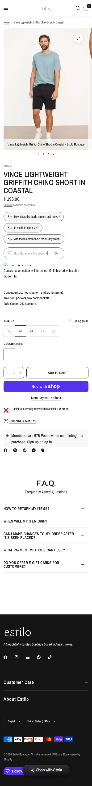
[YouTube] (31, 658)
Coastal (9, 354)
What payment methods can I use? (34, 550)
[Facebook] (6, 450)
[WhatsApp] (35, 450)
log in (48, 442)
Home (6, 22)
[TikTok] (53, 657)
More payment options (46, 398)
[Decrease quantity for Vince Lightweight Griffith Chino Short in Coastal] (7, 372)
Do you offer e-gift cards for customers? (31, 564)
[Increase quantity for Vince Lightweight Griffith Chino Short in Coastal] (20, 372)
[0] (85, 8)
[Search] (78, 8)
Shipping (8, 205)
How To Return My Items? (26, 508)
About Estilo (16, 699)
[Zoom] (78, 38)
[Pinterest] (26, 450)
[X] (16, 450)
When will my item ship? (25, 521)
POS (55, 754)
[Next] (54, 154)
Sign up (33, 442)
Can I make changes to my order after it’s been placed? (39, 535)
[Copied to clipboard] (43, 450)
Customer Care (19, 682)
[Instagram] (20, 657)
